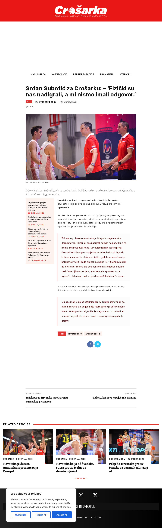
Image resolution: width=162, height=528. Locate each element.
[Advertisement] (81, 47)
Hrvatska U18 (75, 333)
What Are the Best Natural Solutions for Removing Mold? (39, 255)
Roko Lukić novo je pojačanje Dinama (114, 397)
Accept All (61, 514)
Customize (20, 514)
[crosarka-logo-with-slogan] (81, 10)
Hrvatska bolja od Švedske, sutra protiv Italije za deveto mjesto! (75, 467)
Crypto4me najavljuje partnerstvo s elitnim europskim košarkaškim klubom (38, 206)
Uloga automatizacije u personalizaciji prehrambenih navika (38, 231)
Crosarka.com (47, 102)
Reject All (41, 514)
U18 (29, 101)
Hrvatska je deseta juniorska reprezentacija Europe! (20, 467)
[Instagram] (81, 495)
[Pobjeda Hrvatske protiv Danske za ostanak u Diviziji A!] (134, 446)
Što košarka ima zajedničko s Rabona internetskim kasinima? (39, 219)
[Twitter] (97, 344)
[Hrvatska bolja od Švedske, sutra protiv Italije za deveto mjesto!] (81, 446)
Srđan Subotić (93, 333)
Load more (80, 478)
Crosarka (8, 459)
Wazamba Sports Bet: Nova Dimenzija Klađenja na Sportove (39, 243)
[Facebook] (90, 344)
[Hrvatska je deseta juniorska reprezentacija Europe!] (28, 446)
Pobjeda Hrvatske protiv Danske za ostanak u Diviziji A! (128, 467)
